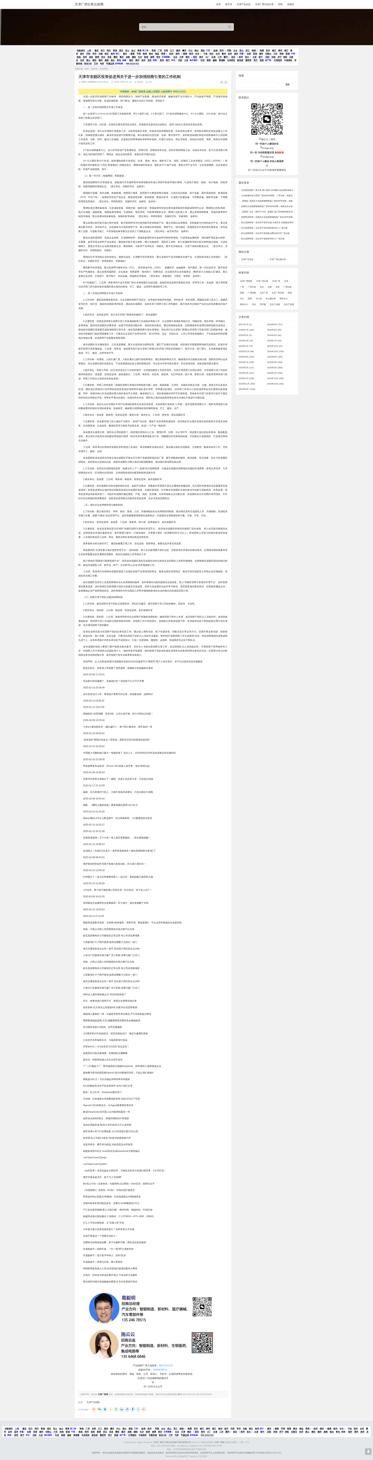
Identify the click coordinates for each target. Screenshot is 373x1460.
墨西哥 (248, 60)
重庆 (122, 57)
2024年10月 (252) (275, 384)
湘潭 (152, 57)
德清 (185, 53)
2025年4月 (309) (275, 367)
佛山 (197, 50)
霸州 (226, 57)
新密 (97, 57)
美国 (262, 60)
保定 (233, 57)
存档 (280, 4)
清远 (203, 50)
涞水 (247, 57)
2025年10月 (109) (275, 351)
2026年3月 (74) (246, 340)
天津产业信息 (244, 4)
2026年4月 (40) (274, 335)
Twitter (138, 1409)
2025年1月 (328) (246, 378)
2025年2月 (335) (275, 373)
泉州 (143, 60)
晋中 (261, 57)
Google (144, 1409)
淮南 (281, 53)
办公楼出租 (271, 298)
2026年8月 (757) (275, 324)
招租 (242, 293)
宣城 (288, 53)
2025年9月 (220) (246, 357)
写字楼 (263, 304)
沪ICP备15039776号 (212, 1446)
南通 (262, 50)
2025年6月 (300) (275, 362)
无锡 (100, 53)
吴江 (248, 50)
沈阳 (267, 57)
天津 (181, 57)
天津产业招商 (93, 1402)
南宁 (168, 60)
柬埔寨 (222, 60)
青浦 (115, 50)
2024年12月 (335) (275, 378)
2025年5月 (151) (246, 367)
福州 (131, 60)
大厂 (207, 57)
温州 (236, 53)
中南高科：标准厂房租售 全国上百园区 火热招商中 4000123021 (153, 91)
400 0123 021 (166, 1365)
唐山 (88, 60)
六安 (275, 53)
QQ (105, 1409)
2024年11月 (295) (247, 384)
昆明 (162, 60)
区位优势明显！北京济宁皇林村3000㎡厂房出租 (263, 238)
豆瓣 (116, 1409)
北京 (175, 57)
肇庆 (184, 50)
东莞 (166, 50)
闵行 (109, 50)
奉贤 (139, 50)
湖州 (177, 53)
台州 (218, 53)
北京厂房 (264, 293)
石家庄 (294, 1432)
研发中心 (244, 304)
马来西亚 (231, 60)
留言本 (228, 4)
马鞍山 (268, 53)
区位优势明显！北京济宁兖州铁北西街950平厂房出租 (265, 233)
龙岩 (149, 60)
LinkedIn (121, 1409)
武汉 (103, 57)
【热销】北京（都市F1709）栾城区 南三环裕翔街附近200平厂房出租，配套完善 (277, 212)
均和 (102, 63)
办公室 (259, 298)
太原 (255, 57)
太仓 (235, 50)
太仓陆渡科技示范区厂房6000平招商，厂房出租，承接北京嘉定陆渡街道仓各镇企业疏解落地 (283, 195)
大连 (186, 60)
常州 (94, 53)
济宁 (280, 57)
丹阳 (88, 53)
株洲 (146, 57)
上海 (89, 50)
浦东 (121, 50)
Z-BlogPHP (182, 1456)
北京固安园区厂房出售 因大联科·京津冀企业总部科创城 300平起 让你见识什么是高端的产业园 (284, 190)
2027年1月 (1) (245, 324)
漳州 (137, 60)
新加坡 (240, 60)
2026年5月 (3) (245, 335)
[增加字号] (221, 82)
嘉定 (97, 50)
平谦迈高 (110, 63)
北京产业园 (289, 304)
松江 (103, 50)
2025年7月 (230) (246, 362)
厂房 (242, 287)
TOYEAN (202, 1456)
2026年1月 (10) (246, 346)
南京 (107, 53)
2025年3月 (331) (246, 373)
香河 (201, 57)
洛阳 (91, 57)
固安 (195, 57)
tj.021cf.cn (177, 1442)
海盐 (157, 53)
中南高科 (288, 60)
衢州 (224, 53)
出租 (270, 287)
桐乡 (151, 53)
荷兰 (256, 60)
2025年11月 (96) (246, 351)
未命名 (94, 69)
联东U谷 (88, 63)
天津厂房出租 (262, 281)
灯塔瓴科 (278, 60)
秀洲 (163, 53)
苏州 (222, 50)
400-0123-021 (132, 63)
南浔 (191, 53)
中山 (190, 50)
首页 (218, 4)
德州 (100, 60)
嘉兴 (125, 53)
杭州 (171, 53)
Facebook (133, 1409)
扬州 (220, 1428)
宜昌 (109, 57)
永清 (213, 57)
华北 (254, 304)
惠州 (178, 50)
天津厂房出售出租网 (89, 4)
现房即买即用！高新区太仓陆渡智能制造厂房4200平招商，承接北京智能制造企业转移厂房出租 (284, 217)
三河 (220, 57)
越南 (215, 60)
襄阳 (116, 57)
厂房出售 (252, 287)
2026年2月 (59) (274, 340)
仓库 (278, 287)
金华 (230, 53)
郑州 (85, 57)
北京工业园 (275, 304)
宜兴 (268, 50)
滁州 (261, 53)
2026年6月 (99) (274, 330)
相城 (254, 50)
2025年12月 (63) (275, 346)
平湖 (139, 53)
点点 (127, 1409)
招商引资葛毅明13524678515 (95, 82)
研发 (290, 293)
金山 (133, 50)
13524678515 (160, 1370)
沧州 (82, 60)
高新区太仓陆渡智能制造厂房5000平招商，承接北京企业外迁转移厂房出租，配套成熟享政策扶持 (285, 206)
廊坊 (187, 57)
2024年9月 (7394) (247, 389)
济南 (273, 57)
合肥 (249, 53)
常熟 (229, 50)
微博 (94, 1409)
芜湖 (255, 53)
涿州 (241, 57)
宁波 (205, 53)
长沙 (140, 57)
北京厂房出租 (278, 293)
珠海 (154, 50)
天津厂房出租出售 (264, 4)
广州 (160, 50)
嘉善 (133, 53)
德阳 (134, 57)
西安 (158, 57)
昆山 (241, 50)
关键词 (290, 4)
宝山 (127, 50)
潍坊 (94, 60)
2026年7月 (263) (246, 330)
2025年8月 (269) (275, 357)
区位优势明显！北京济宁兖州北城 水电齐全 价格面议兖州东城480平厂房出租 (276, 222)
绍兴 (212, 53)
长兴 (197, 53)
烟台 (113, 60)
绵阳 (285, 57)
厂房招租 (252, 293)
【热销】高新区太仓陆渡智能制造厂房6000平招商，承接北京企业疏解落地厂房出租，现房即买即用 (286, 201)
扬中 (82, 53)
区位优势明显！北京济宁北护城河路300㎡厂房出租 (264, 228)
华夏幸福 (153, 1435)
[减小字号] (225, 82)
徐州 (113, 53)
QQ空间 (110, 1409)
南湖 (145, 53)
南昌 (79, 57)
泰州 (280, 50)
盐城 (215, 50)
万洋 (96, 63)
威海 (107, 60)
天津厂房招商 (246, 281)
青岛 (119, 60)
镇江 (274, 50)
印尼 (202, 60)
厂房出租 (287, 287)
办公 (242, 298)
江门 (172, 50)
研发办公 (284, 298)
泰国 (209, 60)
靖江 (286, 50)
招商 (250, 298)
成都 (128, 57)
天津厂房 (276, 281)
